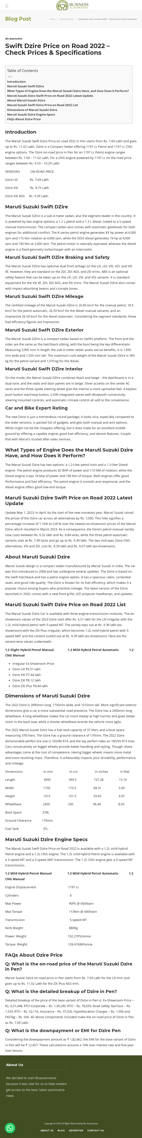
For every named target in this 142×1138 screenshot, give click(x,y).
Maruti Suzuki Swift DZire (25, 86)
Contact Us (95, 1130)
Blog (61, 1130)
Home (52, 19)
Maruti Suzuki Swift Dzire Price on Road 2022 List (42, 105)
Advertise (76, 1130)
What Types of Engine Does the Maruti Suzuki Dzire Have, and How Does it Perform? (68, 91)
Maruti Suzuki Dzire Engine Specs (31, 114)
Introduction (16, 82)
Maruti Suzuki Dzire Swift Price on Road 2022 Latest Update (50, 96)
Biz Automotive (67, 19)
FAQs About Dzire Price (24, 119)
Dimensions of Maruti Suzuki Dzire (32, 110)
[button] (10, 1128)
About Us (47, 1130)
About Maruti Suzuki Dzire (26, 100)
